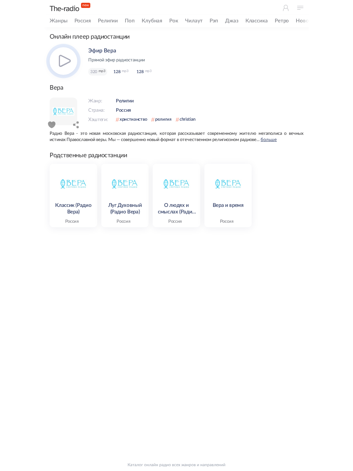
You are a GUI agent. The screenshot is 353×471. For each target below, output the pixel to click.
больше (269, 140)
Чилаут (194, 20)
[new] (64, 8)
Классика (256, 20)
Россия (82, 20)
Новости (306, 20)
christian (187, 119)
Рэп (214, 20)
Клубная (152, 20)
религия (163, 119)
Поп (130, 20)
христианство (133, 119)
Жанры (59, 20)
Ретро (282, 20)
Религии (108, 20)
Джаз (232, 20)
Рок (173, 20)
